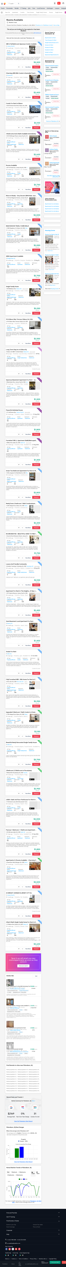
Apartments (15, 12)
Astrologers (50, 8)
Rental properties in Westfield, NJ (14, 1086)
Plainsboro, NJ (39, 25)
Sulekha (5, 3)
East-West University (14, 1008)
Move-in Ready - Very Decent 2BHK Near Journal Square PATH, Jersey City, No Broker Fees (21, 195)
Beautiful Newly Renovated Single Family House (21, 742)
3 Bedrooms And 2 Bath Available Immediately (21, 134)
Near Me (7, 12)
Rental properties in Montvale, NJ (36, 1074)
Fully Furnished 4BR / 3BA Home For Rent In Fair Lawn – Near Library (21, 679)
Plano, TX (16, 988)
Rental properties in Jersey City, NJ (26, 1074)
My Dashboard (37, 33)
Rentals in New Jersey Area (21, 14)
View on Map (56, 25)
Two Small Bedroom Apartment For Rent (16, 1027)
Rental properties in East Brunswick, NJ (15, 1088)
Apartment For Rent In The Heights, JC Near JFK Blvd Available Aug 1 (21, 591)
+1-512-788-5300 (11, 1239)
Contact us (14, 1258)
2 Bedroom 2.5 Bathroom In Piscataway (19, 770)
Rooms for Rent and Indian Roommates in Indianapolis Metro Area (52, 274)
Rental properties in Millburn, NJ (36, 1083)
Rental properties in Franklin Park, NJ (26, 1072)
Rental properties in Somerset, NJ (14, 1074)
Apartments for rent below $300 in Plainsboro (52, 203)
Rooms (51, 12)
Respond (36, 67)
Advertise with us (43, 1258)
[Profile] (63, 3)
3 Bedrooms (10, 1175)
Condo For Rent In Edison (14, 103)
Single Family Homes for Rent (52, 42)
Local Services (41, 8)
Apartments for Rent (50, 37)
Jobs (29, 8)
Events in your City (11, 1224)
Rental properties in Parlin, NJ (13, 1083)
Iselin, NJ (23, 442)
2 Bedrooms (22, 1172)
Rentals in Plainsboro (32, 14)
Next (36, 976)
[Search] (18, 3)
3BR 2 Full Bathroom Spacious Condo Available (21, 44)
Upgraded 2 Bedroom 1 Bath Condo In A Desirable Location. (21, 712)
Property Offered (11, 52)
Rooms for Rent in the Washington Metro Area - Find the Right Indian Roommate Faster (52, 234)
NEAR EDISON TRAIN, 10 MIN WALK (17, 226)
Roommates (9, 8)
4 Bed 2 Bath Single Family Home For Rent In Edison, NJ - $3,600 (21, 922)
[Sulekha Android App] (6, 1255)
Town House (20, 778)
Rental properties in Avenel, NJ (25, 1081)
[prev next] (52, 187)
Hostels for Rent (49, 49)
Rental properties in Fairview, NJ (25, 1069)
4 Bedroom (21, 690)
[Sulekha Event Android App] (13, 1255)
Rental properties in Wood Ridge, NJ (26, 1076)
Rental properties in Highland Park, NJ (26, 1090)
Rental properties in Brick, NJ (13, 1069)
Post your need (55, 1262)
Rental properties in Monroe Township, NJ (16, 1090)
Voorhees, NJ (30, 566)
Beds (33, 1101)
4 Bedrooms (19, 1175)
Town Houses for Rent (50, 40)
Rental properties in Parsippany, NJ (37, 1090)
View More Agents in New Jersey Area (53, 176)
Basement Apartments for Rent (52, 54)
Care (33, 8)
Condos (22, 12)
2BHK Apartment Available (14, 256)
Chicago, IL (15, 1007)
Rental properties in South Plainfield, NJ (38, 1088)
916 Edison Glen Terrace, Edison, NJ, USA (19, 319)
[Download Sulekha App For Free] (54, 3)
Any (8, 1172)
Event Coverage (10, 1227)
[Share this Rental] (22, 67)
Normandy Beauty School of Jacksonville (19, 1051)
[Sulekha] (2, 3)
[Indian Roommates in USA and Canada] (2, 12)
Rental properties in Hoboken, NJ (36, 1072)
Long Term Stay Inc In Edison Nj (16, 349)
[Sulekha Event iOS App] (16, 1255)
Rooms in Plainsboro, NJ (52, 121)
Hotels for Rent (49, 52)
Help (7, 1234)
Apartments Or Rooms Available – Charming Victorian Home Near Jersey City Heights (21, 860)
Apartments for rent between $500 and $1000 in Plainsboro (52, 208)
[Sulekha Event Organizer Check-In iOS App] (23, 1255)
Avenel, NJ (10, 75)
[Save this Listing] (18, 67)
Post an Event (36, 1227)
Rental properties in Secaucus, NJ (14, 1076)
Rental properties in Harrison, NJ (13, 1079)
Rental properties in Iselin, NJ (24, 1083)
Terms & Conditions (23, 1258)
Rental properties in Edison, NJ (25, 1088)
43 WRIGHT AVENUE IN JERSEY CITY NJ (19, 893)
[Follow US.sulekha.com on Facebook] (6, 1249)
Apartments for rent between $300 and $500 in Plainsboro (52, 206)
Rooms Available (11, 165)
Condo (19, 52)
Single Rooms (58, 12)
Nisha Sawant (53, 136)
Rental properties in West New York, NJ (38, 1069)
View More (28, 67)
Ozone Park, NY (16, 1029)
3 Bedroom (9, 54)
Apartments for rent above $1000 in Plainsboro (52, 211)
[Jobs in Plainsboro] (52, 187)
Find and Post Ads (11, 1213)
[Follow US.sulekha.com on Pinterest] (19, 1249)
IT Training (23, 8)
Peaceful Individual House (14, 410)
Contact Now (56, 74)
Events (3, 8)
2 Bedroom (9, 83)
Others (20, 1032)
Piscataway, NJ (27, 772)
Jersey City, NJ (11, 46)
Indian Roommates (9, 14)
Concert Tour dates (38, 1224)
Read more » (50, 250)
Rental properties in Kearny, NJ (36, 1076)
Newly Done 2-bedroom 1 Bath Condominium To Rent (21, 503)
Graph (33, 1173)
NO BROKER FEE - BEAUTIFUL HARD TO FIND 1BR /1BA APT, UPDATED (21, 534)
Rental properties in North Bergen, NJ (15, 1072)
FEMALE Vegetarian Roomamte (53, 94)
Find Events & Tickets (12, 1221)
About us (7, 1258)
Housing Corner (50, 230)
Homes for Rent (49, 45)
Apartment (19, 203)
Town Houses (30, 12)
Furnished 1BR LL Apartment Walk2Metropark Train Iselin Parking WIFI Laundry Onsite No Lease (21, 440)
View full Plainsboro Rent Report (23, 1121)
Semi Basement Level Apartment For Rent (19, 621)
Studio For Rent (11, 651)
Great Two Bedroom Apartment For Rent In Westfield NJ (21, 471)
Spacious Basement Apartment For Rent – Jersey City (21, 380)
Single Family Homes (41, 12)
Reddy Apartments (54, 162)
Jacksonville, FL (16, 1050)
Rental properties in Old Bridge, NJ (37, 1079)
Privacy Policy (33, 1258)
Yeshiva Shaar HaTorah (15, 1030)
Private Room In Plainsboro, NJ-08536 (55, 80)
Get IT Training (10, 1217)
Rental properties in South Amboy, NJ (15, 1081)
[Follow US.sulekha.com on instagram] (9, 1249)
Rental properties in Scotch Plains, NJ (37, 1086)
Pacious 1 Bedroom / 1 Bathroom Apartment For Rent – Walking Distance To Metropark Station (21, 830)
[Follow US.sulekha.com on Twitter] (13, 1249)
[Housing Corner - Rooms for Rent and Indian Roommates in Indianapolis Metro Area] (49, 279)
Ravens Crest (13, 22)
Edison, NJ (28, 228)
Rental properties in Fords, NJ (35, 1081)
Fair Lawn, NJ (20, 681)
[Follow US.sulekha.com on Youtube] (16, 1249)
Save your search (23, 966)
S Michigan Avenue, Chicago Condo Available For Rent (19, 1005)
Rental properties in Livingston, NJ (25, 1086)
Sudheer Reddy (54, 149)
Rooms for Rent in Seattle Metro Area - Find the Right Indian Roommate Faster (52, 255)
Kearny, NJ (9, 623)
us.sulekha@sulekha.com (13, 1243)
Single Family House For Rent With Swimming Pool (18, 986)
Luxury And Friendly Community (16, 564)
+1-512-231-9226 (21, 1239)
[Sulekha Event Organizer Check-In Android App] (20, 1255)
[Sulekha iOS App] (8, 1255)
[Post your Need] (59, 3)
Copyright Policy (53, 1258)
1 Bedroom (9, 236)
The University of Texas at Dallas (17, 988)
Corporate (9, 1230)
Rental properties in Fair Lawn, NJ (25, 1079)
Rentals (17, 8)
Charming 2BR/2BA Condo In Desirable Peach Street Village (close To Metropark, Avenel (21, 73)
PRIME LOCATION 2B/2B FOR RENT (14, 1049)
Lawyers (57, 8)
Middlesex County (48, 25)
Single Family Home (11, 144)
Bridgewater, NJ (11, 258)
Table (37, 1173)
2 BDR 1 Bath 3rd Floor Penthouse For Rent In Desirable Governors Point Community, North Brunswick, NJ (21, 799)
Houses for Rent (49, 47)
